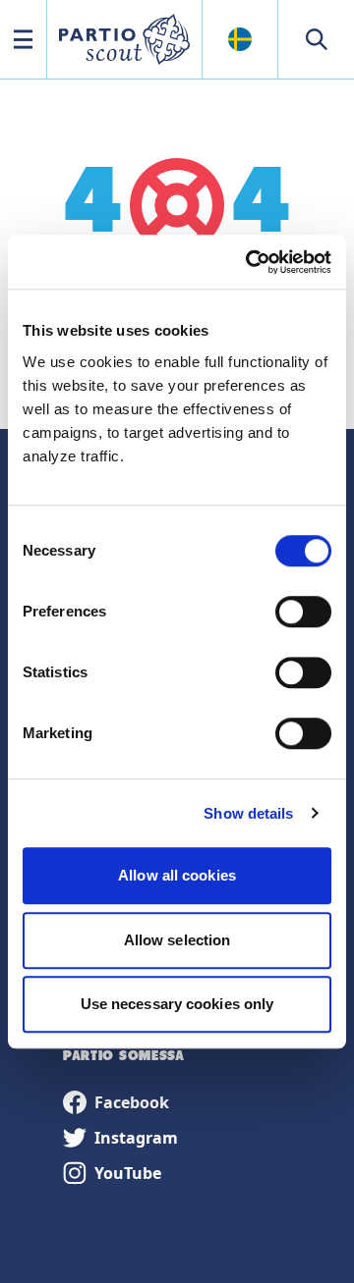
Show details (248, 813)
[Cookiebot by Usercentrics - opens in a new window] (249, 262)
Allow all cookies (177, 875)
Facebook (131, 1102)
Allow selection (177, 940)
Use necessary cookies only (177, 1003)
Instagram (136, 1138)
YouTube (127, 1173)
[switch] (303, 611)
